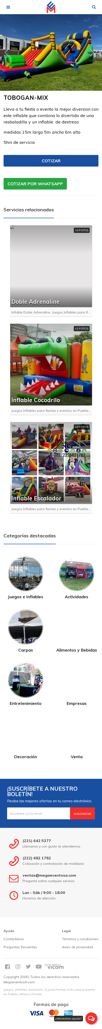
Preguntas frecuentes (20, 947)
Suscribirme (82, 813)
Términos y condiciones (80, 939)
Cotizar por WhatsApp (35, 183)
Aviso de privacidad (77, 947)
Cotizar (51, 160)
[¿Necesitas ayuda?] (91, 1018)
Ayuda (9, 931)
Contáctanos (14, 939)
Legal (66, 931)
